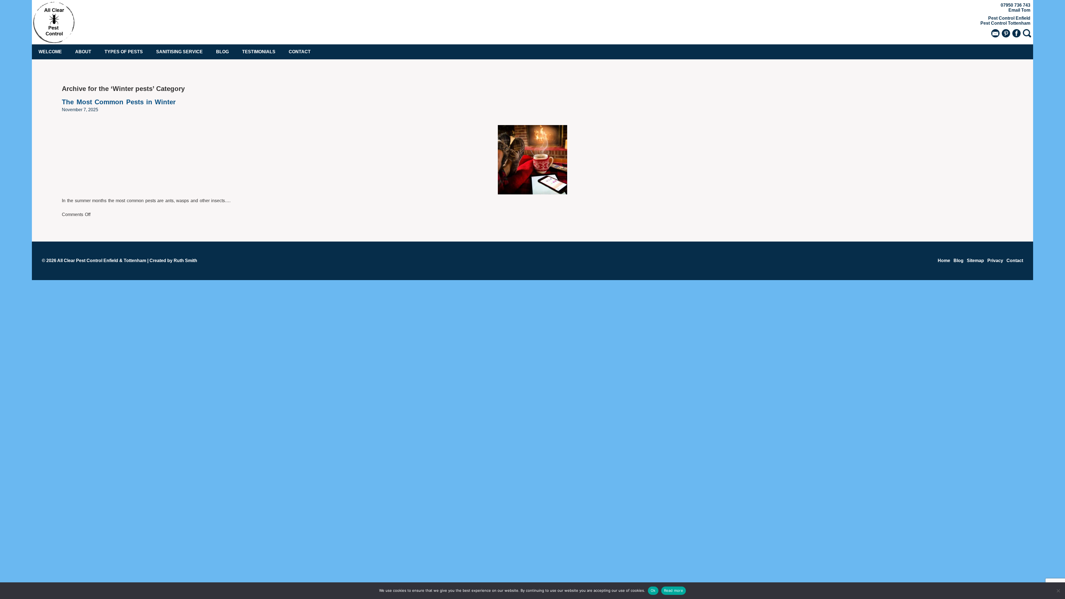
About (83, 51)
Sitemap (975, 260)
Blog (222, 51)
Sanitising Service (179, 51)
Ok (653, 590)
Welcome (50, 51)
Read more (673, 590)
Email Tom (1019, 10)
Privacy (995, 260)
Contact (300, 51)
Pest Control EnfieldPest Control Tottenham (1005, 21)
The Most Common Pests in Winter (119, 102)
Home (944, 260)
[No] (1058, 590)
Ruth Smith (185, 260)
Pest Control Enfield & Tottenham (111, 260)
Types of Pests (124, 51)
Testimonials (258, 51)
